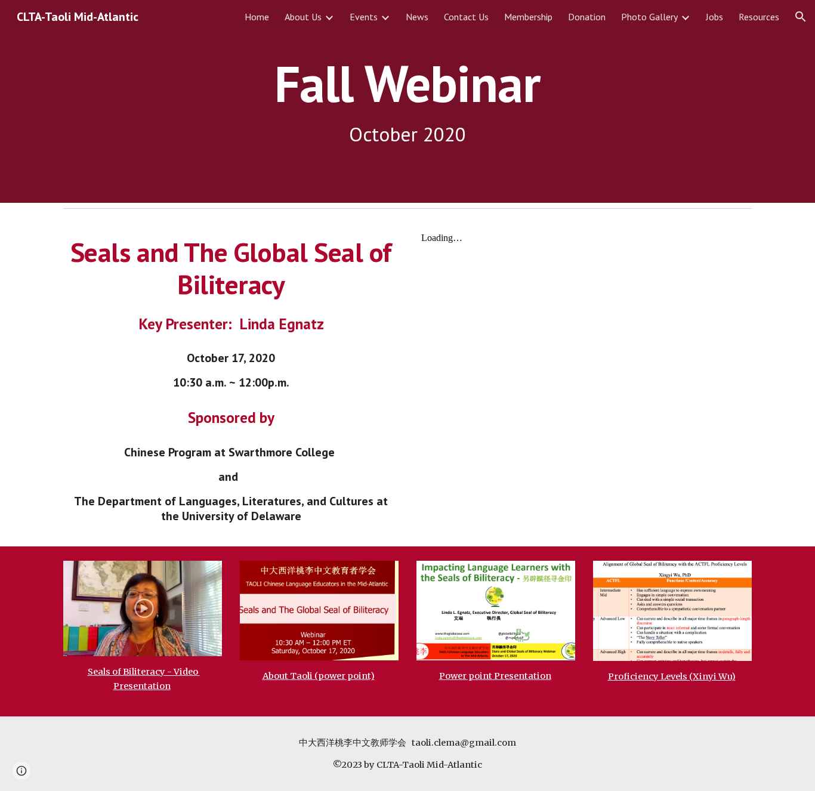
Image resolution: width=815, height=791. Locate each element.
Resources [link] (759, 17)
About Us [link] (303, 17)
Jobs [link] (714, 17)
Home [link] (257, 17)
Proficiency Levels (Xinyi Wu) (672, 676)
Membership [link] (528, 17)
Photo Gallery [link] (649, 17)
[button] (800, 16)
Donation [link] (587, 17)
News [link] (417, 17)
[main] (407, 101)
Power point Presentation (495, 676)
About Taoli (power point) (319, 676)
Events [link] (364, 17)
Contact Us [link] (466, 17)
